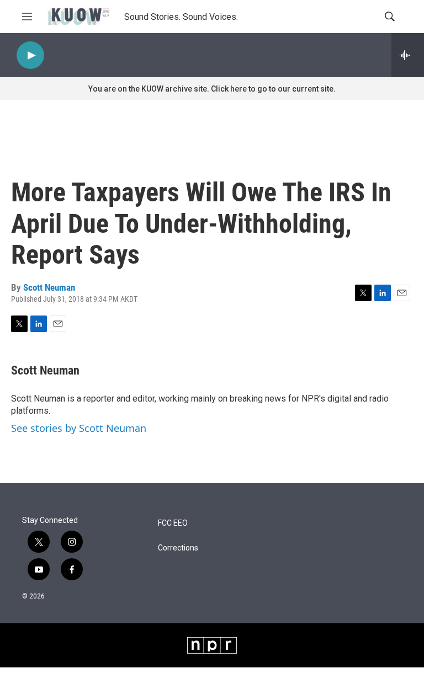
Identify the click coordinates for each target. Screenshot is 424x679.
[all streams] (407, 55)
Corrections (178, 548)
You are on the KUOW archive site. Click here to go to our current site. (212, 88)
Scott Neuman (49, 287)
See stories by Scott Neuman (78, 428)
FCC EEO (173, 523)
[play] (30, 55)
